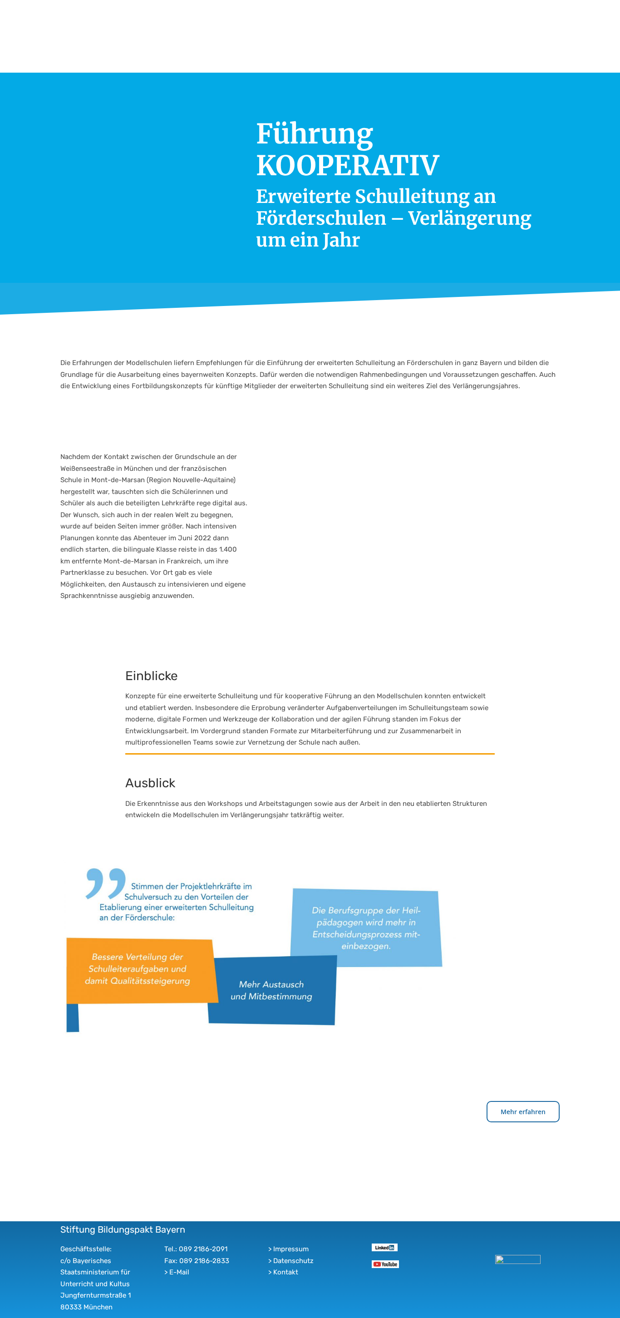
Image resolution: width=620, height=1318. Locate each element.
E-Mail (179, 1272)
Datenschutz (293, 1261)
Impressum (291, 1249)
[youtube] (385, 1263)
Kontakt (285, 1272)
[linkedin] (385, 1247)
